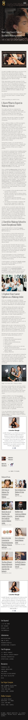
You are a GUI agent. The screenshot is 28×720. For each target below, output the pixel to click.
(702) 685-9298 (5, 689)
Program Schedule (6, 643)
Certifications (5, 638)
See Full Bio (15, 445)
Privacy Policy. (13, 714)
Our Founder (4, 626)
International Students (8, 645)
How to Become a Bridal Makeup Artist (19, 540)
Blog (2, 678)
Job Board (4, 671)
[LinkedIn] (15, 448)
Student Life (5, 628)
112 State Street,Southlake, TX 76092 (7, 699)
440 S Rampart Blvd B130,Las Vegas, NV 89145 (9, 686)
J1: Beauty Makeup (6, 652)
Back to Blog (15, 471)
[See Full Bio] (20, 445)
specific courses (21, 261)
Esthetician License (7, 659)
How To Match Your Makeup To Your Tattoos (20, 492)
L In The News (5, 624)
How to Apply (5, 640)
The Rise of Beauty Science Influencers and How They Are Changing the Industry (7, 566)
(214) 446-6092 (5, 702)
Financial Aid (5, 667)
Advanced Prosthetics (7, 657)
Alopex (3, 716)
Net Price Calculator (7, 676)
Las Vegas (10, 400)
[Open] (25, 3)
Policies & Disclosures (8, 673)
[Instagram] (13, 448)
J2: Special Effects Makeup (9, 654)
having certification (16, 180)
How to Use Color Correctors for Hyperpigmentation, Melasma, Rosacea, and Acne (7, 542)
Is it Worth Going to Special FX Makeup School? (20, 564)
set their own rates (6, 165)
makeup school (9, 88)
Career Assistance (6, 669)
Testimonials (5, 630)
